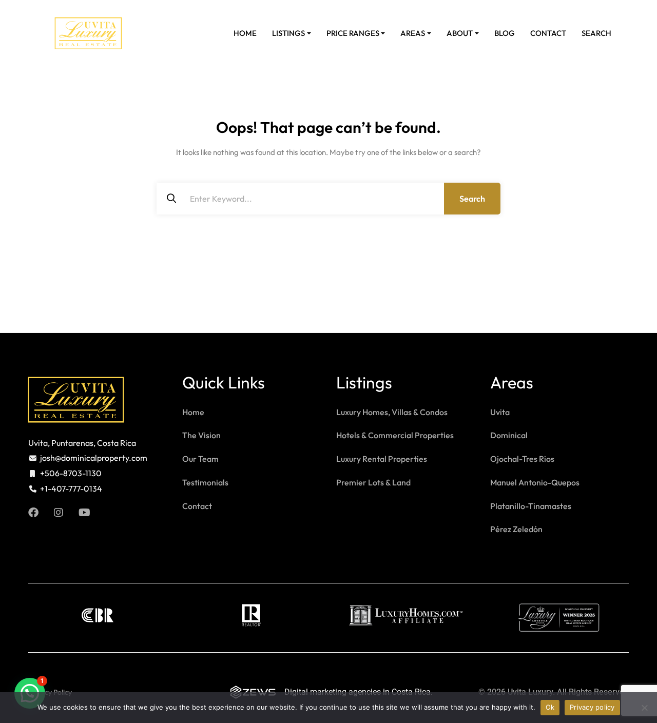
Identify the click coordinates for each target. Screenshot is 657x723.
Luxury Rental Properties (381, 459)
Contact (548, 33)
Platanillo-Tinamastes (530, 506)
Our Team (200, 459)
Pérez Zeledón (516, 529)
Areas (412, 33)
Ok (550, 707)
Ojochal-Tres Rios (522, 459)
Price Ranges (352, 33)
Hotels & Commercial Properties (395, 435)
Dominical (509, 435)
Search (596, 33)
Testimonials (205, 482)
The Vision (201, 435)
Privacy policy (592, 707)
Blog (504, 33)
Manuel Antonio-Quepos (534, 482)
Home (245, 33)
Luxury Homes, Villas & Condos (392, 412)
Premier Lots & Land (373, 482)
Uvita (500, 412)
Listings (288, 33)
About (460, 33)
